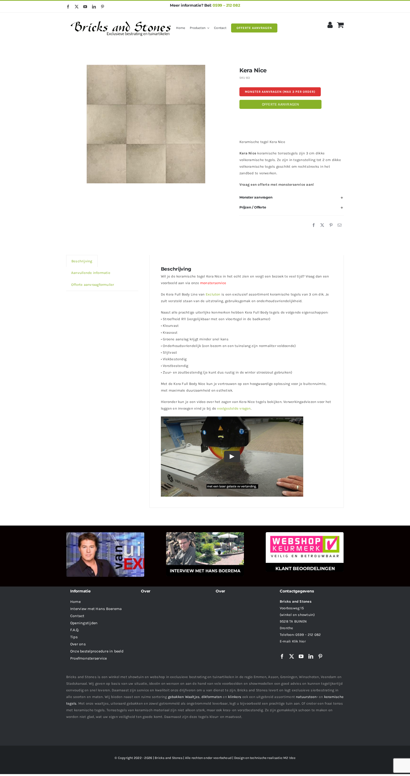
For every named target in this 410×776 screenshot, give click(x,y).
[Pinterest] (331, 225)
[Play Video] (232, 456)
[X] (322, 225)
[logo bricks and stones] (121, 19)
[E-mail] (339, 225)
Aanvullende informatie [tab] (90, 273)
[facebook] (68, 7)
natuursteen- (307, 697)
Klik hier (299, 641)
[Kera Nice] (146, 124)
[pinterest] (102, 7)
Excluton (213, 294)
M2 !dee (289, 758)
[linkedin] (94, 7)
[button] (291, 198)
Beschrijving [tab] (81, 261)
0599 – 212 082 (226, 5)
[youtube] (85, 7)
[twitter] (77, 7)
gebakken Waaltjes (184, 697)
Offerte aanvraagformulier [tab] (92, 284)
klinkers (234, 697)
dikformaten (211, 697)
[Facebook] (313, 225)
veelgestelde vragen (234, 408)
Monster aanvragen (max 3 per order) (280, 91)
